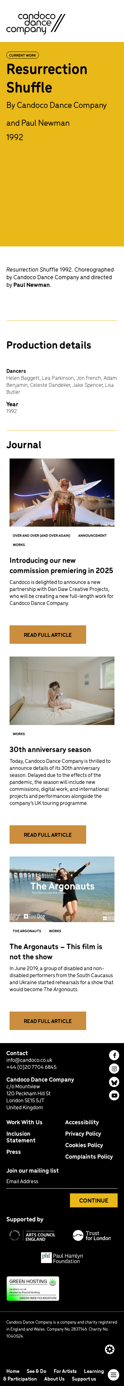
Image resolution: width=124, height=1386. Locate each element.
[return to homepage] (35, 22)
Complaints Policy (89, 1156)
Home (13, 1371)
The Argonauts (27, 930)
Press (13, 1151)
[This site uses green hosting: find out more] (62, 1288)
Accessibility (82, 1122)
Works (19, 544)
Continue (93, 1200)
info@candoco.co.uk (29, 1059)
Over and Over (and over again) (41, 535)
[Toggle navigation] (113, 1375)
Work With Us (24, 1122)
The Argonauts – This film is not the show (56, 951)
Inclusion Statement (21, 1136)
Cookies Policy (84, 1145)
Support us (84, 1378)
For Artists (66, 1371)
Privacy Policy (83, 1133)
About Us (54, 1378)
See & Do (37, 1371)
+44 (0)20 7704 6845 (31, 1066)
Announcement (92, 535)
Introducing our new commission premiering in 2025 (61, 565)
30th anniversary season (50, 749)
